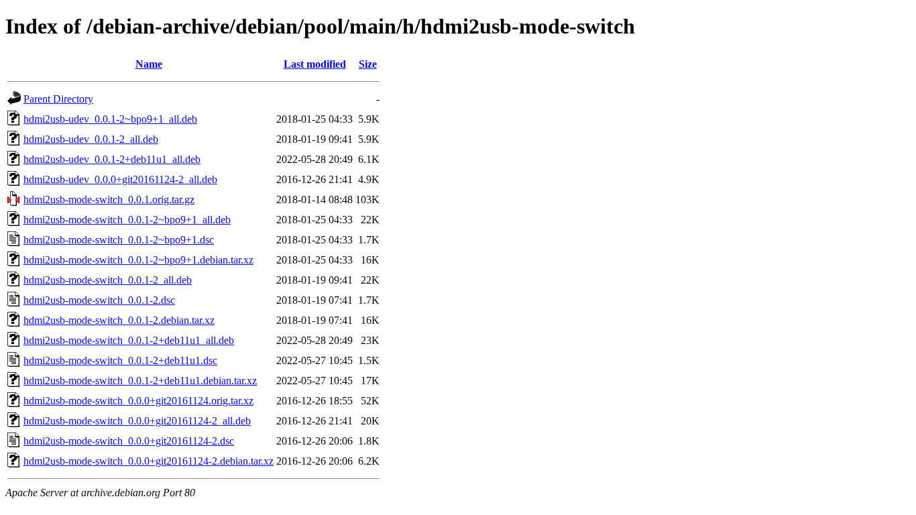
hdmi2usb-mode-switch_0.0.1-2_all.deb (107, 280)
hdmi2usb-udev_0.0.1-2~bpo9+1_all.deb (110, 119)
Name (148, 64)
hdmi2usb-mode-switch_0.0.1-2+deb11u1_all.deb (128, 340)
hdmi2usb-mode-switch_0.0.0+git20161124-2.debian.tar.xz (148, 461)
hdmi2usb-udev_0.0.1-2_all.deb (90, 139)
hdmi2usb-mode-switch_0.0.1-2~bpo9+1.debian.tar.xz (138, 260)
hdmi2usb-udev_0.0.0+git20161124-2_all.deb (120, 179)
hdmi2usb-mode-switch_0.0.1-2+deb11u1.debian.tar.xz (140, 380)
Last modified (315, 64)
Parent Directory (58, 99)
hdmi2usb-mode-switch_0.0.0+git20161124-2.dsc (128, 441)
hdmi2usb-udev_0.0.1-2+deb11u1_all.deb (112, 159)
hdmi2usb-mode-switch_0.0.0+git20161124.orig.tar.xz (138, 400)
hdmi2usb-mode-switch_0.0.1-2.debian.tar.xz (119, 320)
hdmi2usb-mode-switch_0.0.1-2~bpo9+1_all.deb (127, 219)
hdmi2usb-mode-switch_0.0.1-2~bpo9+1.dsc (118, 239)
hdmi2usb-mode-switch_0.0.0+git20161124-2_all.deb (137, 420)
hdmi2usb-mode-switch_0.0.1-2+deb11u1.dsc (120, 360)
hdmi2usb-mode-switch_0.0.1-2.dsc (99, 300)
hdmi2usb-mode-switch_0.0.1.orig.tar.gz (108, 199)
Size (368, 64)
